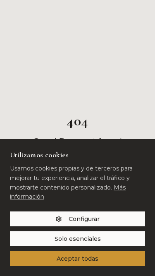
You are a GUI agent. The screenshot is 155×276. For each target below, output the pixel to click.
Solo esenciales (78, 238)
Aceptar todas (77, 258)
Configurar (84, 219)
